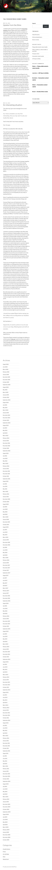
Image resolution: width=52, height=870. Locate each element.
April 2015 (5, 641)
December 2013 (6, 682)
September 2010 (6, 781)
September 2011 (6, 750)
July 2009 (5, 817)
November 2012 (6, 715)
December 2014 (6, 651)
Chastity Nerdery (6, 849)
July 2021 (5, 483)
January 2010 (6, 801)
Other (4, 856)
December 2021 (6, 471)
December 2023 (6, 415)
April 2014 (5, 672)
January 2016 (6, 618)
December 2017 (6, 565)
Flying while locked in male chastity (39, 47)
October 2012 (6, 717)
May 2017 (5, 583)
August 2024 (6, 402)
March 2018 (5, 557)
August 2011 (5, 753)
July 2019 (5, 529)
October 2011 (6, 748)
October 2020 (6, 501)
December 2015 (6, 621)
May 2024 (5, 407)
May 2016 (5, 611)
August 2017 (5, 575)
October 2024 (6, 397)
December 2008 (6, 834)
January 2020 (6, 519)
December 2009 (6, 804)
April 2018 (5, 555)
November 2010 (6, 776)
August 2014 (5, 661)
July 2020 (5, 506)
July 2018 (5, 547)
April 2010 (5, 794)
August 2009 (6, 814)
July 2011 (5, 755)
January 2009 (6, 832)
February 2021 (6, 494)
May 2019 (5, 534)
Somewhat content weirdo (38, 56)
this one (13, 339)
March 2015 (5, 644)
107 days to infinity (36, 58)
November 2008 (6, 837)
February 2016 (6, 616)
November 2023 (6, 417)
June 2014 (5, 667)
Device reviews (35, 39)
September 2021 (6, 478)
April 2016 (5, 613)
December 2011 (6, 743)
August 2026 (6, 364)
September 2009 (6, 811)
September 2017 (6, 572)
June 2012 (5, 728)
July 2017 (5, 578)
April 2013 (5, 702)
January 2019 (6, 539)
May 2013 (5, 700)
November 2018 (6, 544)
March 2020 (5, 516)
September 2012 (6, 720)
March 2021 (5, 491)
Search (34, 23)
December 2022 (6, 443)
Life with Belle (6, 854)
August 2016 (5, 603)
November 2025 (6, 379)
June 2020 (5, 509)
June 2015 (5, 636)
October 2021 (6, 476)
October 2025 (6, 382)
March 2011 (5, 766)
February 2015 (6, 646)
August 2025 (6, 387)
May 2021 (5, 488)
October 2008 (6, 839)
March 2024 (5, 410)
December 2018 (6, 542)
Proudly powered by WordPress (9, 866)
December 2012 (6, 712)
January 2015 (6, 649)
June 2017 (5, 580)
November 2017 (6, 567)
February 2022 (6, 466)
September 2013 (6, 689)
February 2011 (6, 768)
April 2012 (5, 733)
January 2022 (6, 468)
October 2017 (6, 570)
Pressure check (35, 53)
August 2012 (5, 722)
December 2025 (6, 377)
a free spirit (12, 86)
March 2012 (5, 735)
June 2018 (5, 550)
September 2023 (6, 422)
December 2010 (6, 773)
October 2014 (6, 656)
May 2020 (5, 511)
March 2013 (5, 705)
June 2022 (5, 458)
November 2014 (6, 654)
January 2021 (6, 496)
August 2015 (5, 631)
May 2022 (5, 461)
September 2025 (6, 384)
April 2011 (5, 763)
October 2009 (6, 809)
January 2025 (6, 394)
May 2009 (5, 822)
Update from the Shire (12, 25)
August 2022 (5, 453)
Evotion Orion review (42, 91)
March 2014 (5, 674)
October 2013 (6, 687)
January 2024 (6, 412)
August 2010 (6, 784)
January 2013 (6, 710)
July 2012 (5, 725)
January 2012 (6, 740)
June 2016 (5, 608)
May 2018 (5, 552)
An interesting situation (12, 105)
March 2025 (5, 392)
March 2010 (5, 796)
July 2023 (5, 427)
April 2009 (5, 824)
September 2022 (6, 450)
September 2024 (6, 400)
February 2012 (6, 738)
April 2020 (5, 514)
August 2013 (5, 692)
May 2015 (5, 639)
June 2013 (5, 697)
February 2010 (6, 799)
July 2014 (5, 664)
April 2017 (5, 585)
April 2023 (5, 433)
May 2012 (5, 730)
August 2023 (6, 425)
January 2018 (6, 562)
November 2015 (6, 623)
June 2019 (5, 532)
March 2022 (5, 463)
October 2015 (6, 626)
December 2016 (6, 595)
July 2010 (5, 786)
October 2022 (6, 448)
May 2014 (5, 669)
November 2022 (6, 445)
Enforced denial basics (37, 37)
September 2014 (6, 659)
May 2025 (5, 389)
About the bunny (35, 34)
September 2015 (6, 628)
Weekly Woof (6, 859)
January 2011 (6, 771)
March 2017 (5, 588)
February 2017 (6, 590)
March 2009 (5, 827)
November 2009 (6, 806)
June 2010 (5, 789)
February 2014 (6, 677)
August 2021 (5, 481)
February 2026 (6, 371)
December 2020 (6, 499)
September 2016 (6, 600)
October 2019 (6, 524)
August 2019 (5, 527)
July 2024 (5, 405)
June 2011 (5, 758)
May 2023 (5, 430)
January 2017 (6, 593)
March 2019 (5, 537)
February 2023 (6, 438)
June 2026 (5, 366)
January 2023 (6, 440)
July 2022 (5, 455)
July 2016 (5, 605)
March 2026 (5, 369)
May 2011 (5, 761)
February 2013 (6, 707)
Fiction (4, 851)
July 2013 (5, 694)
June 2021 (5, 486)
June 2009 (5, 819)
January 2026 (6, 374)
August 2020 (6, 504)
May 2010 (5, 791)
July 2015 (5, 633)
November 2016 (6, 598)
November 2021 (6, 473)
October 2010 (6, 778)
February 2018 (6, 560)
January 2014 (6, 679)
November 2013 (6, 684)
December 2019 (6, 522)
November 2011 (6, 745)
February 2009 (6, 829)
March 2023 (5, 435)
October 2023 (6, 420)
